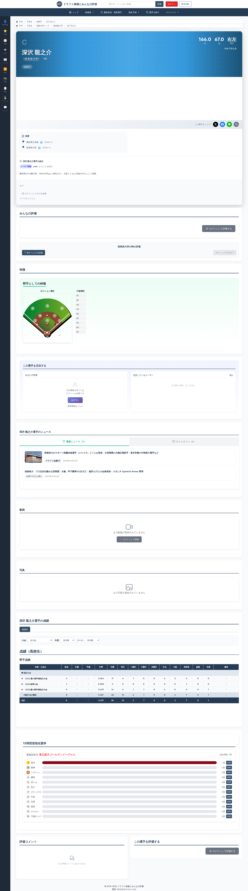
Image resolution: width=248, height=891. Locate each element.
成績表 (25, 629)
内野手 (39, 22)
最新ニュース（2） (76, 441)
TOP (21, 22)
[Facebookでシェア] (222, 124)
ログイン (172, 4)
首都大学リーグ (42, 26)
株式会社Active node (126, 889)
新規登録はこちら (75, 406)
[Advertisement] (129, 98)
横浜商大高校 (32, 142)
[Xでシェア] (215, 124)
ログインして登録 (131, 539)
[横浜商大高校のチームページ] (41, 142)
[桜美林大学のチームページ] (39, 147)
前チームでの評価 (35, 252)
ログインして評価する (220, 228)
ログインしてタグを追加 (35, 193)
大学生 (29, 22)
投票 (229, 762)
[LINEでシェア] (229, 124)
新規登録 (185, 4)
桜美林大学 (58, 26)
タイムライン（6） (186, 441)
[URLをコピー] (236, 124)
